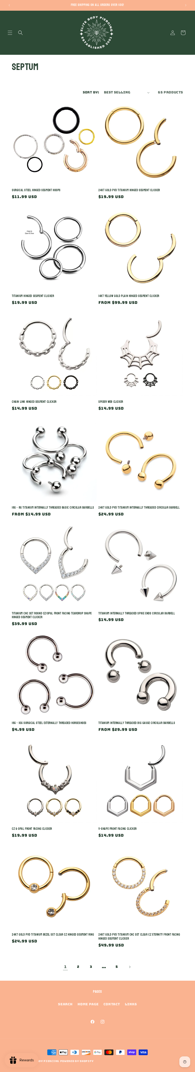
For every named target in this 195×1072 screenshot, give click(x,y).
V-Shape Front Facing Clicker (117, 829)
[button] (10, 33)
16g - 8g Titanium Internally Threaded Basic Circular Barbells (53, 508)
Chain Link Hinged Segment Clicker (34, 402)
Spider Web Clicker (110, 402)
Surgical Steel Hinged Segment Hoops (36, 190)
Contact (111, 1004)
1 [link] (65, 966)
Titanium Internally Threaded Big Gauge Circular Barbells (136, 723)
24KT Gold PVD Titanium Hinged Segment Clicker (129, 190)
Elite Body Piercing (42, 1061)
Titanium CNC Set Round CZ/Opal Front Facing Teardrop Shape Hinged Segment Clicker (52, 616)
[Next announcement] (185, 5)
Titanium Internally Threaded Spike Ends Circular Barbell (136, 614)
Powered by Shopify (77, 1061)
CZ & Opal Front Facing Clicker (32, 829)
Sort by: (91, 92)
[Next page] (129, 967)
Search (65, 1004)
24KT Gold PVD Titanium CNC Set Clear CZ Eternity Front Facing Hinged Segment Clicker (139, 937)
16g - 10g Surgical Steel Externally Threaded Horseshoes (49, 723)
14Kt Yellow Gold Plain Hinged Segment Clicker (128, 296)
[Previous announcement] (9, 5)
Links (131, 1004)
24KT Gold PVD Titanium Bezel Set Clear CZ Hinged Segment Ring (53, 935)
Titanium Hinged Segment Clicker (33, 296)
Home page (88, 1004)
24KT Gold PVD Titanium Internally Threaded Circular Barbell (139, 508)
